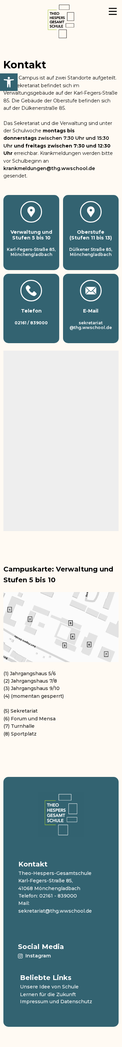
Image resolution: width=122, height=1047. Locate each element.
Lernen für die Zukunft (48, 994)
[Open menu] (113, 15)
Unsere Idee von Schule (49, 987)
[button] (9, 82)
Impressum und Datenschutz (56, 1002)
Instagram (37, 956)
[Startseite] (61, 21)
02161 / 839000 (31, 322)
